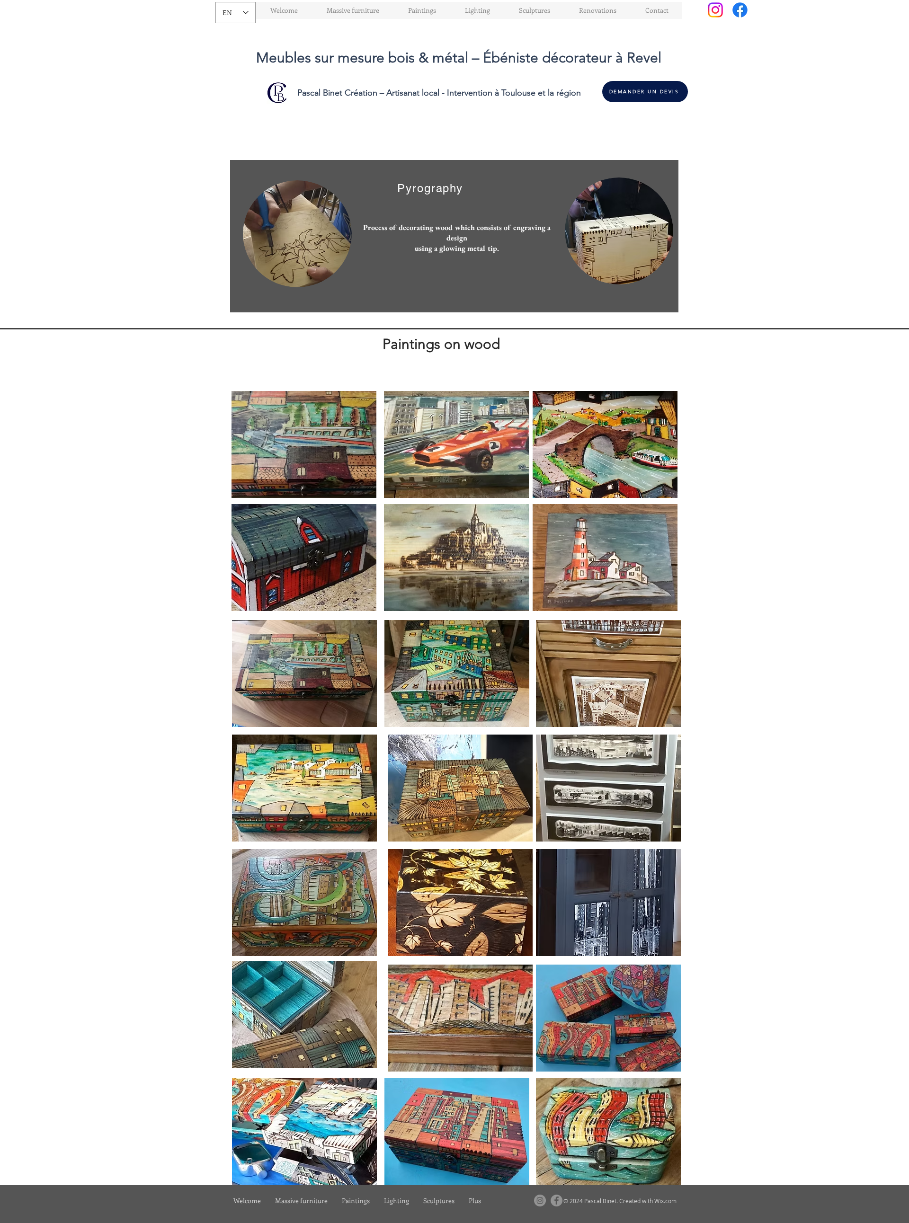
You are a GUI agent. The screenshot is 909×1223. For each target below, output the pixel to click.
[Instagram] (715, 10)
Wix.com (665, 1201)
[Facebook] (740, 10)
